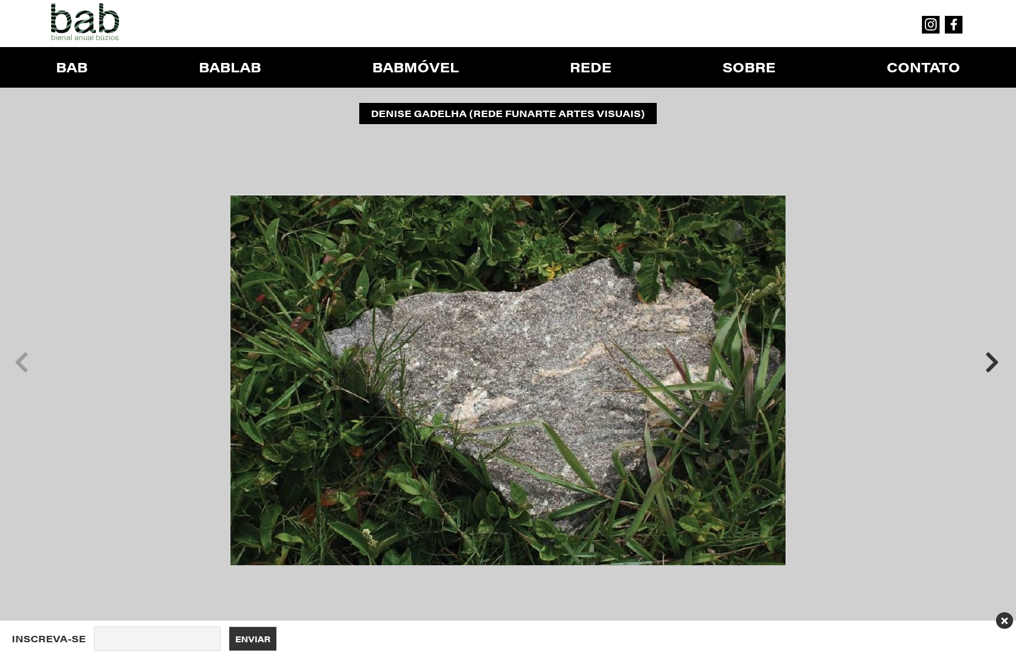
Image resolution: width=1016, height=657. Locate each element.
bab (72, 66)
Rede (590, 66)
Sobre (749, 66)
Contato (923, 66)
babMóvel (415, 66)
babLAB (230, 66)
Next (991, 362)
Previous (21, 362)
